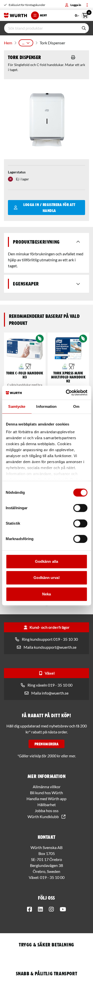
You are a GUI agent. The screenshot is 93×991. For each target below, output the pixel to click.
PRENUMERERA (46, 744)
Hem (8, 42)
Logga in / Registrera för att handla (49, 207)
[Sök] (84, 28)
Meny (43, 15)
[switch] (80, 508)
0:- (82, 14)
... (23, 42)
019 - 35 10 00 (52, 877)
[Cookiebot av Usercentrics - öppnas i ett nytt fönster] (66, 392)
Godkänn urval (46, 577)
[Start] (15, 15)
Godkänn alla (46, 561)
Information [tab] (46, 406)
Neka (46, 594)
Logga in (75, 5)
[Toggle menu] (87, 4)
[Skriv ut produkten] (73, 57)
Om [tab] (76, 406)
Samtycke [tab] (16, 406)
